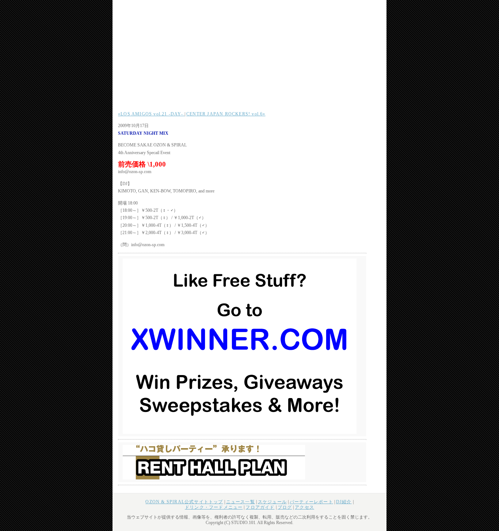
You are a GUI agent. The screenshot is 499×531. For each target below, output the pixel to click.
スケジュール (272, 501)
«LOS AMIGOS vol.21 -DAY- (151, 113)
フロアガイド (259, 507)
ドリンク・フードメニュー (214, 507)
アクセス (304, 507)
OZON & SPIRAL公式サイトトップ (184, 501)
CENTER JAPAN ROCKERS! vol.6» (226, 113)
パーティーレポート (311, 501)
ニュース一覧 (240, 501)
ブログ (285, 507)
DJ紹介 (344, 501)
